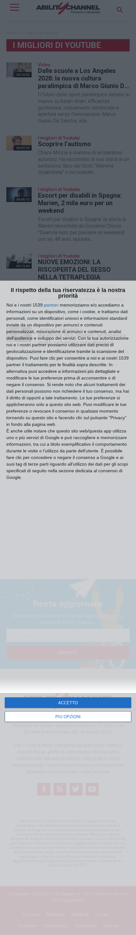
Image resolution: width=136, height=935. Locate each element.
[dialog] (68, 608)
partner (51, 305)
